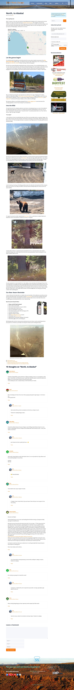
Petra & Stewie (12, 511)
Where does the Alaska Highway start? (26, 96)
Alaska (8, 361)
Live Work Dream (15, 2)
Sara (10, 598)
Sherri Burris (12, 371)
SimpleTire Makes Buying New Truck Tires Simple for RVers (18, 363)
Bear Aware (26, 216)
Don (10, 483)
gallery (56, 3)
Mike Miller (11, 421)
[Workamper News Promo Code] (58, 71)
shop (46, 3)
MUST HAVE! (55, 113)
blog (50, 3)
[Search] (64, 21)
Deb (10, 569)
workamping (39, 3)
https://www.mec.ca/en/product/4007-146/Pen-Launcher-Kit (20, 536)
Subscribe (34, 671)
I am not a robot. (55, 41)
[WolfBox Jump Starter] (58, 111)
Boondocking (14, 361)
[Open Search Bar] (66, 3)
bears (11, 361)
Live (14, 360)
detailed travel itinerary (27, 22)
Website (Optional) (55, 36)
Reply (9, 383)
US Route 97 (40, 97)
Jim (13, 404)
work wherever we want (14, 63)
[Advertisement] (58, 131)
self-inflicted (24, 158)
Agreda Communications (38, 684)
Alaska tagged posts (32, 101)
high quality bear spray (15, 314)
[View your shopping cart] (62, 3)
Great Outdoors (10, 360)
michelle (11, 451)
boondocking (29, 296)
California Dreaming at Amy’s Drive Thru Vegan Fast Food (17, 362)
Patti (10, 389)
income (32, 3)
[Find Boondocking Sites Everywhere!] (58, 96)
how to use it (18, 316)
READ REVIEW (62, 113)
